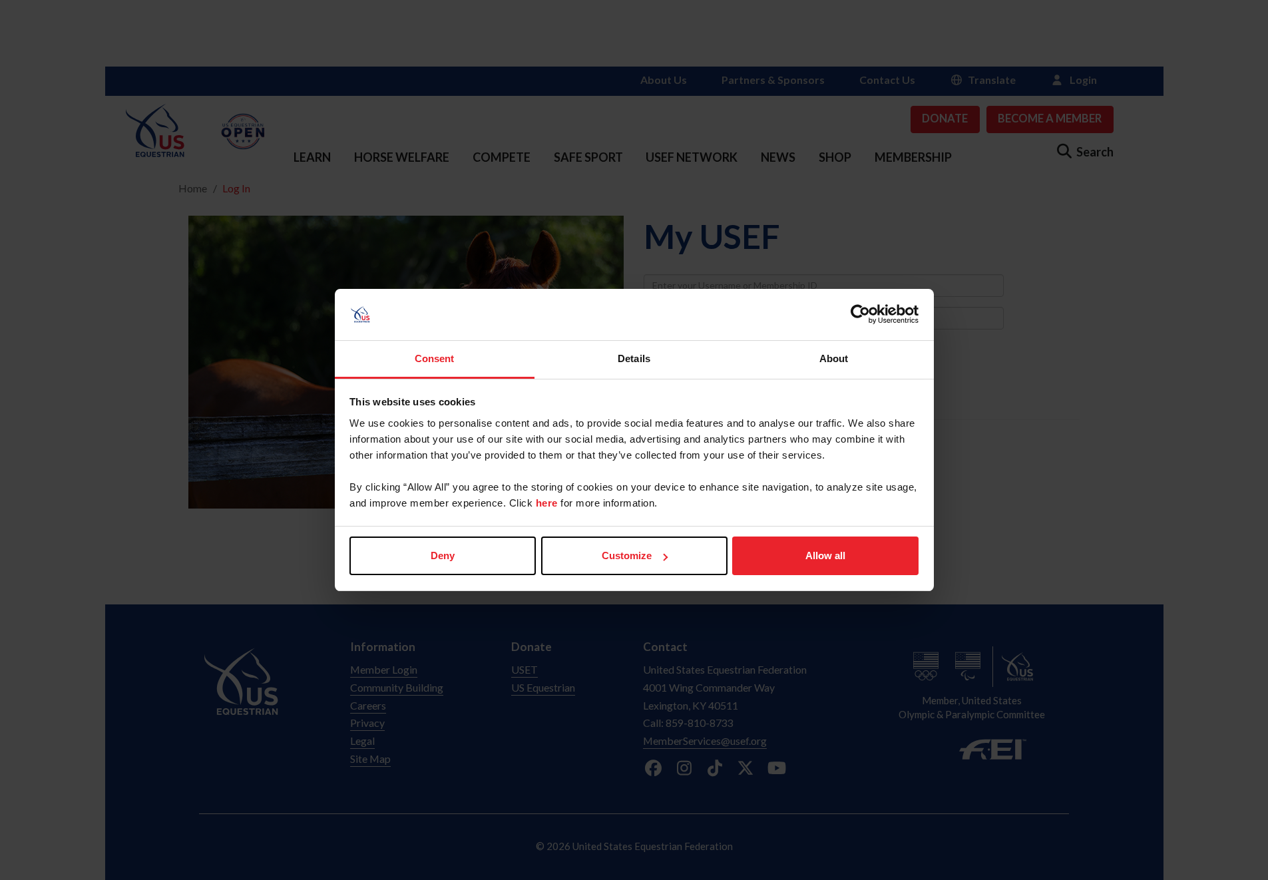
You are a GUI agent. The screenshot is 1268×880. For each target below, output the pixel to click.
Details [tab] (634, 358)
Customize (627, 555)
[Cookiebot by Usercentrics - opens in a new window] (860, 315)
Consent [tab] (435, 358)
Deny (443, 555)
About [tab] (834, 358)
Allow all (825, 555)
